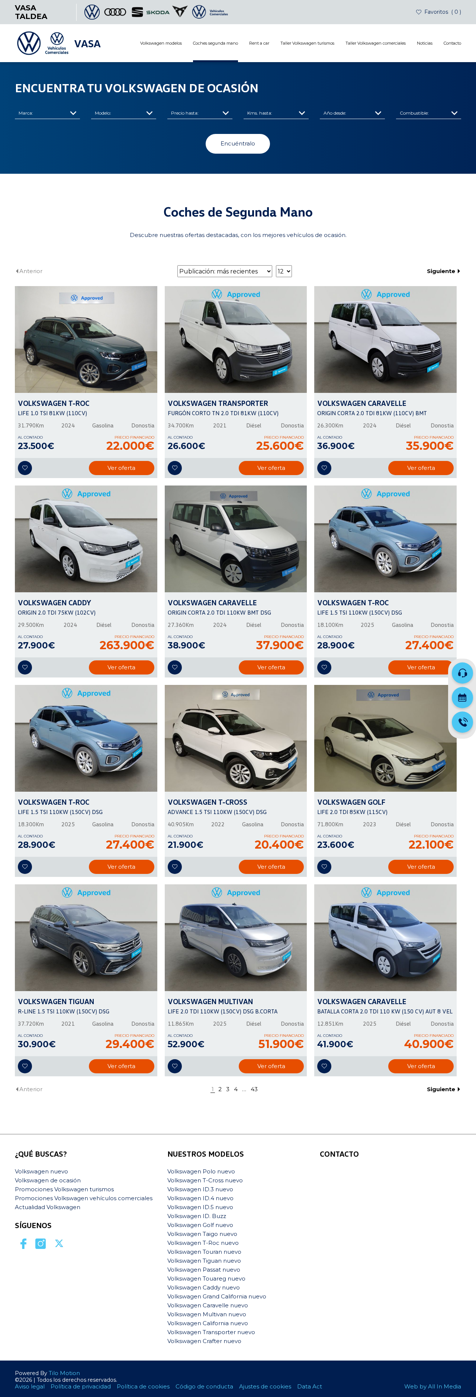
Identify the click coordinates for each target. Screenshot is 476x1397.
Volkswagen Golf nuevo (200, 1224)
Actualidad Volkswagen (47, 1207)
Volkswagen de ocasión (48, 1180)
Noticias (424, 43)
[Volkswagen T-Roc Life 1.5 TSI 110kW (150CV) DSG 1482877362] (385, 539)
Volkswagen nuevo (41, 1171)
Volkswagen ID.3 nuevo (200, 1189)
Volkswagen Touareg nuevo (206, 1278)
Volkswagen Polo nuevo (201, 1171)
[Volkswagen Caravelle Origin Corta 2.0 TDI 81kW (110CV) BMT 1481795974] (385, 339)
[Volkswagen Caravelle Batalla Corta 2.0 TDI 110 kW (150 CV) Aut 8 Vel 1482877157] (385, 937)
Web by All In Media (432, 1386)
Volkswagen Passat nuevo (203, 1269)
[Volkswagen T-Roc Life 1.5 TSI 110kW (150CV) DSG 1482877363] (86, 738)
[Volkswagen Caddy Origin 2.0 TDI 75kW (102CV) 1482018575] (86, 539)
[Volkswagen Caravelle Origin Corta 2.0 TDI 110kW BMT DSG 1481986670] (236, 539)
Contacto (452, 43)
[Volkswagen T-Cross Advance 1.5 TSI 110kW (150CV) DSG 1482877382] (236, 738)
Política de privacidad (81, 1386)
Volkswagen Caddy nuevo (203, 1287)
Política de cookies (143, 1386)
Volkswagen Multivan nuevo (206, 1314)
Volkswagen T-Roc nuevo (203, 1242)
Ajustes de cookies (265, 1386)
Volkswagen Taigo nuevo (202, 1233)
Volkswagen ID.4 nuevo (200, 1198)
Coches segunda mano (215, 43)
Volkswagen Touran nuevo (204, 1251)
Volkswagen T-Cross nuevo (205, 1180)
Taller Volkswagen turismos (307, 43)
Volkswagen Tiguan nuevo (204, 1260)
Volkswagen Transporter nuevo (211, 1332)
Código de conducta (204, 1386)
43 (254, 1089)
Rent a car (259, 43)
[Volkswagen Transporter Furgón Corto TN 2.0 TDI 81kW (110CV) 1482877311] (236, 339)
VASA (87, 43)
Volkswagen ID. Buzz (196, 1216)
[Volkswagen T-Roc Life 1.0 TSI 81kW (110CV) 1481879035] (86, 339)
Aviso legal (30, 1386)
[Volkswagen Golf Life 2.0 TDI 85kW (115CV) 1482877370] (385, 738)
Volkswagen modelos (161, 43)
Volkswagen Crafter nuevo (204, 1341)
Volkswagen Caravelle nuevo (207, 1305)
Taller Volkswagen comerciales (375, 43)
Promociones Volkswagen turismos (64, 1189)
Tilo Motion (64, 1373)
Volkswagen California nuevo (207, 1323)
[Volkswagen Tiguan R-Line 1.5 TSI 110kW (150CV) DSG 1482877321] (86, 937)
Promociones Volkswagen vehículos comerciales (83, 1198)
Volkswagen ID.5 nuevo (200, 1207)
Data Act (309, 1386)
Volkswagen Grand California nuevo (216, 1296)
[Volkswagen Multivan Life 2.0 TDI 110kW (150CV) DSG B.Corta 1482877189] (236, 937)
